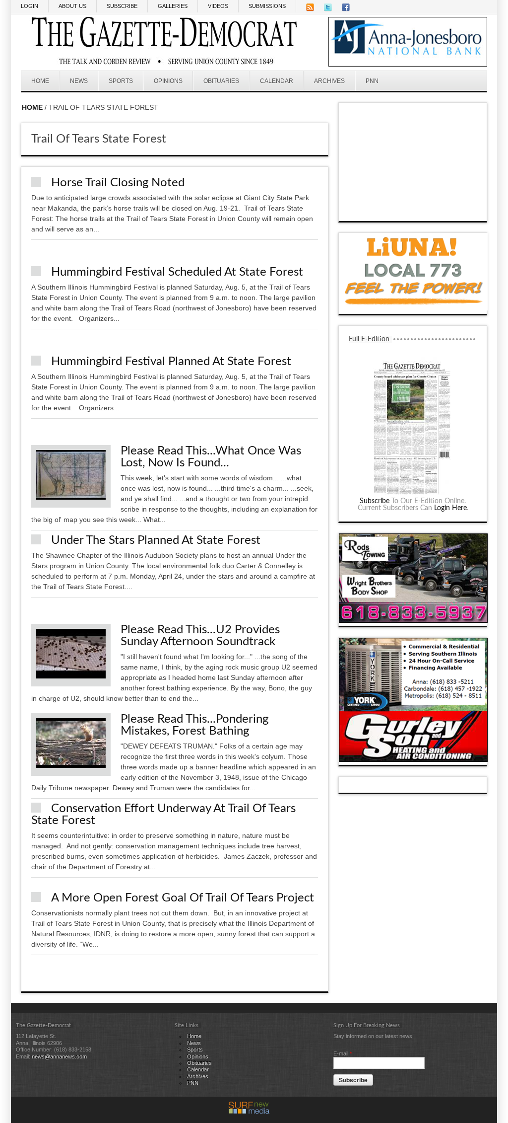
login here (450, 508)
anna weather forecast (413, 211)
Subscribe (374, 501)
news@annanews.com (59, 1056)
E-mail (342, 1053)
